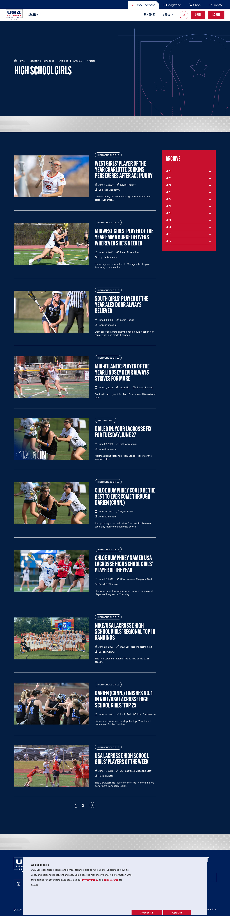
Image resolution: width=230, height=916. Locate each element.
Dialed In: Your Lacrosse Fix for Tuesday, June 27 (123, 432)
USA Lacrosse (145, 5)
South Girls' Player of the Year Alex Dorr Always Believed (121, 305)
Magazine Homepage (42, 60)
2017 (168, 234)
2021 (168, 206)
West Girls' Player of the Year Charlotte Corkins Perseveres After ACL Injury (124, 170)
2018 (168, 227)
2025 (168, 178)
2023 (168, 192)
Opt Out (177, 912)
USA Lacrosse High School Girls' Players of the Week (122, 759)
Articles (63, 60)
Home (21, 60)
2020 (168, 213)
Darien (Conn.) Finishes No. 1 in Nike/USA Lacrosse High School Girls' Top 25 (124, 699)
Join (198, 14)
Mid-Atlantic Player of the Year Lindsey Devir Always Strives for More (122, 373)
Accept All (147, 912)
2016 (168, 241)
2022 (168, 199)
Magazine (174, 5)
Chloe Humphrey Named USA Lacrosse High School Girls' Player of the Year (124, 564)
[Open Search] (184, 15)
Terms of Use (111, 879)
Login (216, 14)
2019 (168, 220)
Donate (218, 5)
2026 (168, 171)
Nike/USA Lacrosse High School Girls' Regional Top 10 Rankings (125, 632)
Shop (197, 5)
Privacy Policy (90, 879)
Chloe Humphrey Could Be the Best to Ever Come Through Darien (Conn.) (125, 497)
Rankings (150, 14)
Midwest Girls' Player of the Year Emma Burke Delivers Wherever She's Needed (124, 237)
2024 (168, 185)
